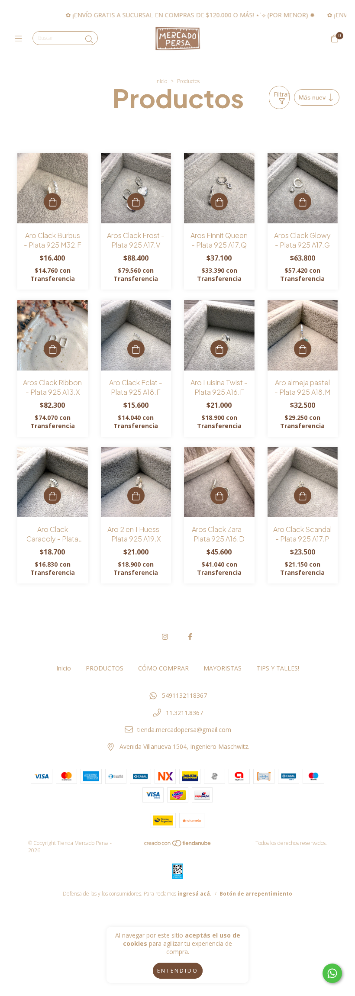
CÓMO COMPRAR (163, 668)
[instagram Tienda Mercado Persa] (165, 637)
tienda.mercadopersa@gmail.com (184, 729)
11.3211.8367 (184, 713)
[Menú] (20, 38)
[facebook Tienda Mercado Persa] (190, 637)
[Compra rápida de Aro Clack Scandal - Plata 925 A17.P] (302, 495)
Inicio (161, 81)
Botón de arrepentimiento (255, 893)
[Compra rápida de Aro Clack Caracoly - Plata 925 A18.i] (52, 495)
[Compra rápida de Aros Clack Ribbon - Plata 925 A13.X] (52, 349)
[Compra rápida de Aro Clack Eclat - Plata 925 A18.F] (136, 349)
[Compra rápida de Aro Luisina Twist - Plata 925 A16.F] (219, 349)
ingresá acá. (195, 893)
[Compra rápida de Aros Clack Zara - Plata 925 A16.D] (219, 495)
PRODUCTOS (104, 668)
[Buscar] (89, 39)
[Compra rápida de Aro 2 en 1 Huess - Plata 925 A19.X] (136, 495)
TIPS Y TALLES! (277, 668)
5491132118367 (184, 695)
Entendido (177, 970)
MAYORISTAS (222, 668)
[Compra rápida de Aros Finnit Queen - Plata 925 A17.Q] (219, 201)
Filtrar (282, 94)
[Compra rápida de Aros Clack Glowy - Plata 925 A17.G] (302, 201)
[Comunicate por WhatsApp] (332, 973)
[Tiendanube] (178, 845)
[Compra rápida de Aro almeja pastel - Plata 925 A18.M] (302, 349)
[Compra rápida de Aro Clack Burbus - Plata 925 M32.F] (52, 201)
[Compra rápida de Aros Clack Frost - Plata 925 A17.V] (136, 201)
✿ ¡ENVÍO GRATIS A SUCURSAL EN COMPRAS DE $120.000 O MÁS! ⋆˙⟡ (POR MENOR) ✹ (171, 15)
